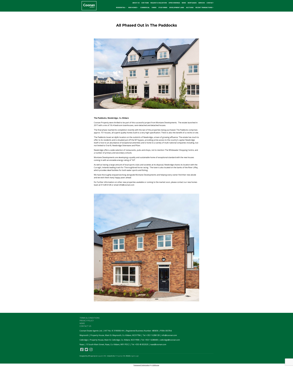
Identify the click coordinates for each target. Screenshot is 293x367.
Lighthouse (155, 365)
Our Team (145, 3)
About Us (136, 3)
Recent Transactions (203, 7)
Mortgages (192, 3)
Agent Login (135, 356)
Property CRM (120, 356)
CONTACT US (85, 326)
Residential (120, 7)
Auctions (189, 7)
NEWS (82, 323)
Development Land (176, 7)
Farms (154, 7)
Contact (210, 3)
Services (201, 3)
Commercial (145, 7)
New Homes (132, 7)
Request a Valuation (159, 3)
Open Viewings (174, 3)
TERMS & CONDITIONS (90, 318)
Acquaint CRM (101, 356)
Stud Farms (162, 7)
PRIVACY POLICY (87, 320)
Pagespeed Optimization (142, 365)
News (184, 3)
